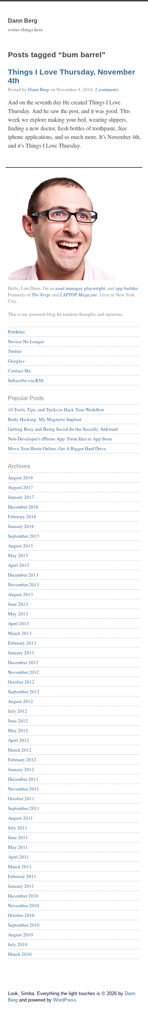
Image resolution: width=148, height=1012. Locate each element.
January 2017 (21, 497)
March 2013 (20, 633)
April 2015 (18, 565)
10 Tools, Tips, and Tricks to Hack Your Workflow (56, 409)
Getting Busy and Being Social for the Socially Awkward (63, 429)
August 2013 (20, 594)
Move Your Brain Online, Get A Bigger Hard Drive (57, 448)
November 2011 (23, 788)
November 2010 (23, 905)
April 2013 (18, 623)
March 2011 (20, 866)
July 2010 (17, 944)
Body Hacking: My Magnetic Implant (45, 419)
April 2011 (18, 857)
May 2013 (18, 613)
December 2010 (23, 895)
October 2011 (21, 798)
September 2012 (24, 691)
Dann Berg (38, 89)
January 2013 (21, 652)
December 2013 (23, 575)
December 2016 (23, 506)
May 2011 (18, 847)
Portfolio (16, 331)
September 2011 (24, 808)
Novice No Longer (26, 341)
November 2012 (23, 672)
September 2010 (24, 925)
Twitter (15, 351)
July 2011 (17, 827)
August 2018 (20, 477)
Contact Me (19, 370)
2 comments (106, 89)
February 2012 (22, 759)
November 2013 (23, 584)
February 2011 (22, 876)
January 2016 (21, 526)
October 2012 (21, 682)
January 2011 (21, 886)
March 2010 (20, 954)
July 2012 (17, 711)
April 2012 (18, 740)
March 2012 (20, 750)
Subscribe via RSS (25, 380)
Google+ (16, 361)
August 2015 (20, 545)
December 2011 (23, 779)
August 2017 (20, 487)
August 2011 (20, 818)
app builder (127, 288)
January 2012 (21, 769)
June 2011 (18, 837)
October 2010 (21, 915)
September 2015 (24, 536)
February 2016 (22, 516)
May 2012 (18, 730)
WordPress (64, 1000)
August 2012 (20, 701)
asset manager (68, 288)
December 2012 (23, 662)
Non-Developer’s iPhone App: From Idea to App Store (60, 438)
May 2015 (18, 555)
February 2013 (22, 643)
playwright (94, 288)
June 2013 (18, 604)
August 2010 (20, 934)
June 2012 (18, 720)
